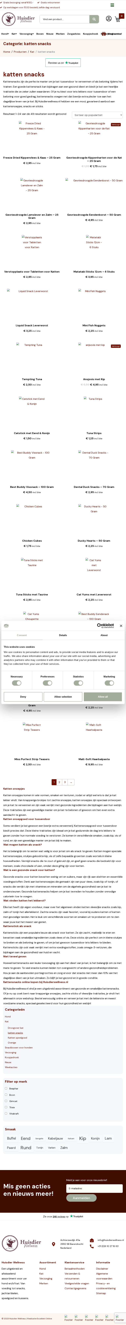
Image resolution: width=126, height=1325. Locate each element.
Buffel (11, 1138)
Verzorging (10, 1052)
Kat (7, 1021)
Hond (8, 1016)
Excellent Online (44, 1318)
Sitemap (101, 1293)
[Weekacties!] (104, 34)
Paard (11, 1148)
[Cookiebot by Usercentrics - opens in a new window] (99, 625)
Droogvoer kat (15, 1027)
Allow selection (63, 696)
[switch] (47, 683)
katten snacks (15, 1032)
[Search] (94, 19)
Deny (23, 696)
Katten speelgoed (17, 1037)
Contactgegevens (75, 1288)
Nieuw (8, 1062)
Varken (51, 1147)
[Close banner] (121, 626)
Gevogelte (39, 1138)
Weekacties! (114, 33)
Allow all (103, 696)
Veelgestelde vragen (77, 1283)
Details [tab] (63, 635)
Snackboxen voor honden (19, 1047)
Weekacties (11, 1067)
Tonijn (39, 1147)
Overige (12, 1042)
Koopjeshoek (12, 1057)
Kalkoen (71, 1138)
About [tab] (104, 635)
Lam (108, 1138)
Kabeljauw (55, 1138)
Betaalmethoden (75, 1268)
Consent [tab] (22, 635)
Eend (26, 1138)
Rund (26, 1148)
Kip (82, 1138)
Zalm (64, 1147)
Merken (43, 1283)
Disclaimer (102, 1268)
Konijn (95, 1138)
